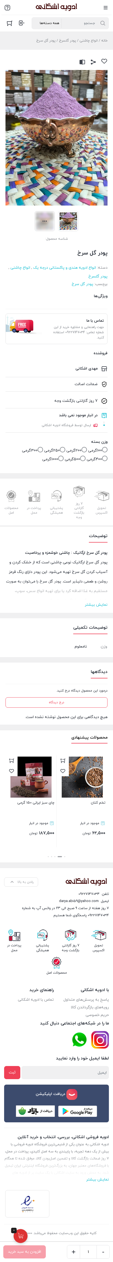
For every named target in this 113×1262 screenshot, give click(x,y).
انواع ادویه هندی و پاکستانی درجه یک (64, 267)
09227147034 (89, 894)
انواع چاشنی (89, 40)
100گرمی (95, 450)
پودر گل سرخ (82, 284)
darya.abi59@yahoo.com (79, 901)
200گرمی (73, 450)
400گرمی (94, 459)
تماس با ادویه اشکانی (36, 999)
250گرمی (52, 450)
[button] (64, 856)
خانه (104, 40)
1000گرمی (50, 459)
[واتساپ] (79, 1040)
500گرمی (72, 459)
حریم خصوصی (97, 1015)
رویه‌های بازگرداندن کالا (90, 1007)
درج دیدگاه (56, 702)
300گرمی (30, 450)
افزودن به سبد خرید (24, 1251)
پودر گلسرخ (67, 40)
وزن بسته (99, 441)
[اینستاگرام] (100, 1040)
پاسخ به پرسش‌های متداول (86, 999)
